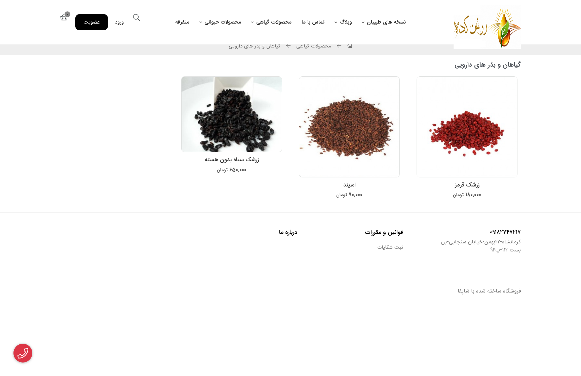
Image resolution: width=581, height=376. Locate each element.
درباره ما (288, 232)
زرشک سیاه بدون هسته (232, 160)
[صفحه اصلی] (349, 46)
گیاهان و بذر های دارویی (254, 46)
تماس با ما (313, 22)
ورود (119, 22)
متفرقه (182, 22)
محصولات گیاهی (274, 22)
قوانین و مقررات (384, 232)
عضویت (91, 22)
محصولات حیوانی (222, 22)
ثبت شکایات (390, 247)
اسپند (349, 185)
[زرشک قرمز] (467, 126)
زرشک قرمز (467, 185)
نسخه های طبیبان (386, 22)
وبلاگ (346, 22)
